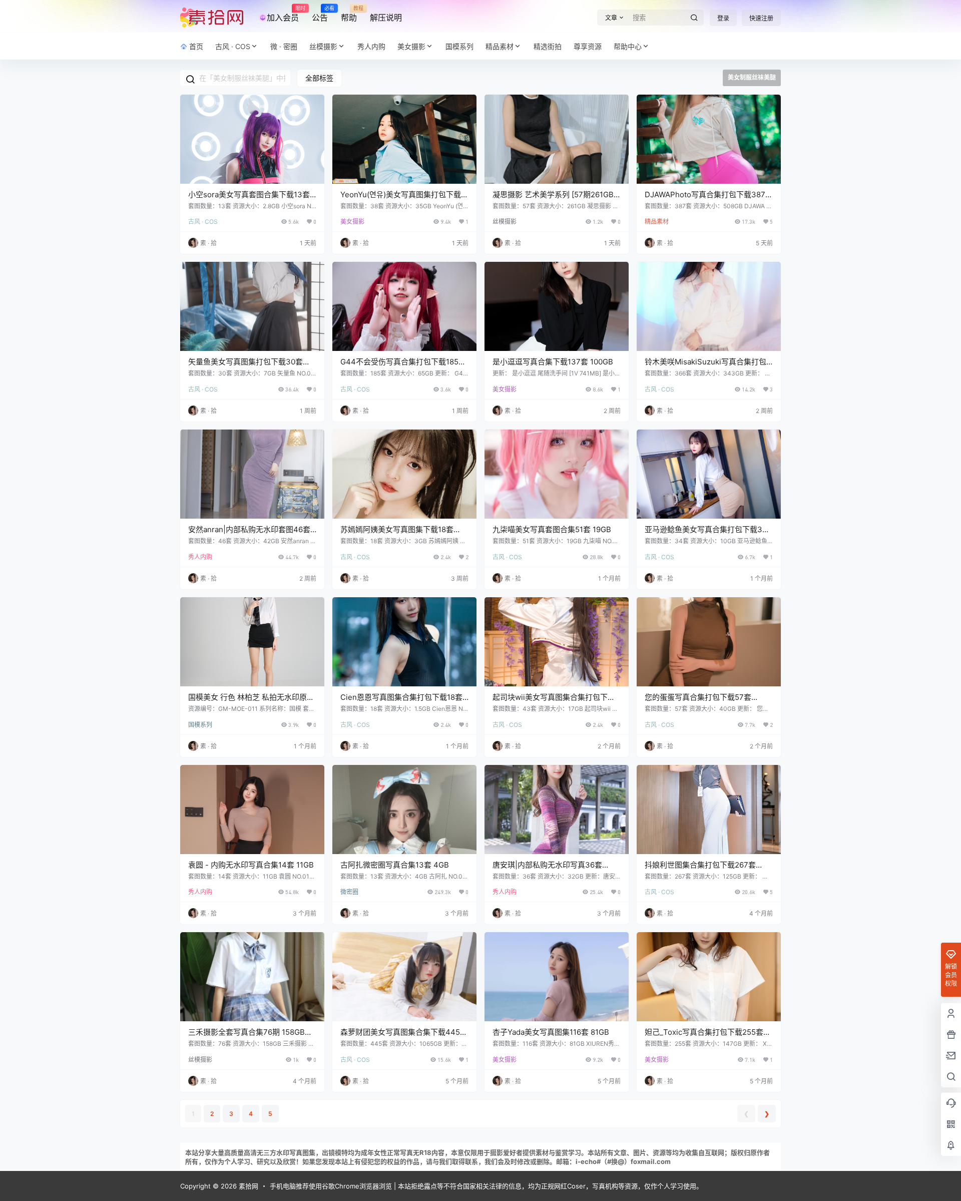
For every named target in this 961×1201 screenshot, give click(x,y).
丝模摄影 (323, 46)
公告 (320, 14)
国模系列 (200, 724)
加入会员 (283, 14)
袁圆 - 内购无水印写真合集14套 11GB (251, 865)
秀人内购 (200, 557)
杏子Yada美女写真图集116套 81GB (551, 1032)
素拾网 (247, 1186)
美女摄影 (411, 46)
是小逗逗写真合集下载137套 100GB (553, 361)
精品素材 (500, 46)
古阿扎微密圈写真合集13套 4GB (394, 865)
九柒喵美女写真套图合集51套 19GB (552, 529)
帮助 (349, 14)
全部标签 (319, 78)
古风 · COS (232, 46)
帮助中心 (628, 46)
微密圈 (349, 892)
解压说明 (386, 18)
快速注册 (761, 18)
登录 (723, 18)
